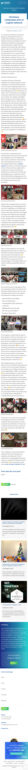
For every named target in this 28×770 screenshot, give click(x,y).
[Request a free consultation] (19, 2)
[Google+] (7, 731)
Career (15, 763)
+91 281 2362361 (6, 719)
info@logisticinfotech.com (9, 725)
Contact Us (21, 763)
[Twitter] (4, 731)
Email (2, 683)
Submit (5, 708)
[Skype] (10, 731)
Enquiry (14, 663)
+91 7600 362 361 (6, 717)
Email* (3, 474)
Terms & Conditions (20, 761)
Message (3, 700)
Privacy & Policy (11, 761)
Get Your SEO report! (16, 753)
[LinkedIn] (9, 731)
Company (4, 695)
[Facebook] (2, 731)
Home (5, 761)
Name (2, 677)
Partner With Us (9, 763)
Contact (3, 689)
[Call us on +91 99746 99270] (22, 2)
